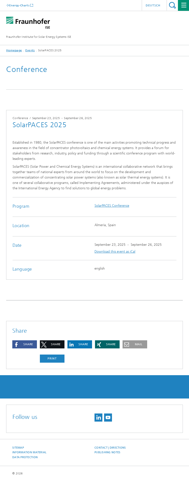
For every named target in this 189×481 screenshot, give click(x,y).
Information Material (29, 452)
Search (172, 5)
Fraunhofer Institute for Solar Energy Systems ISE (38, 37)
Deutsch (153, 5)
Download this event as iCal (114, 251)
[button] (24, 344)
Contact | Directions (110, 447)
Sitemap (18, 447)
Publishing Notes (107, 452)
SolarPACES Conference (111, 206)
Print (52, 358)
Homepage (14, 50)
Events (30, 50)
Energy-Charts (19, 5)
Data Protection (25, 457)
